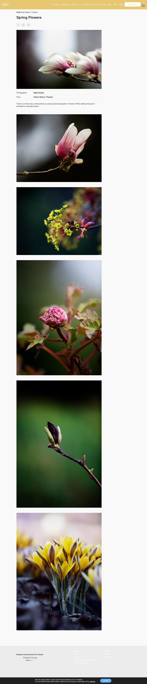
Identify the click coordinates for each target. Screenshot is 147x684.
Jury (79, 4)
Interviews (102, 4)
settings (92, 682)
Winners (74, 4)
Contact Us (78, 657)
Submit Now (132, 4)
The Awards (56, 4)
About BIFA (78, 651)
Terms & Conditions (81, 663)
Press (115, 4)
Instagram (106, 654)
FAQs (121, 4)
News (110, 4)
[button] (18, 24)
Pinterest (106, 657)
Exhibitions (86, 4)
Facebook (106, 651)
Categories (65, 4)
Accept (105, 681)
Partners (95, 4)
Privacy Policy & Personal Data (84, 660)
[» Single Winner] (5, 5)
